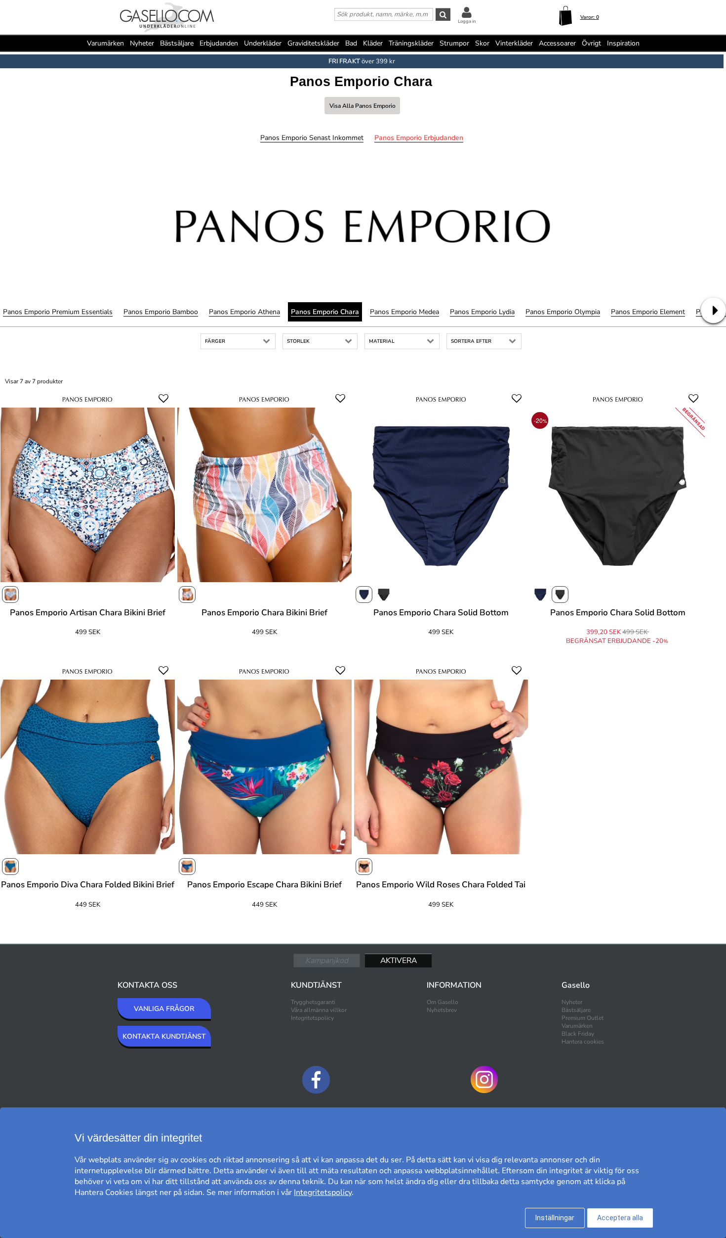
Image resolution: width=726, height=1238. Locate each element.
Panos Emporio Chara (325, 312)
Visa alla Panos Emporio (362, 106)
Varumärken (105, 43)
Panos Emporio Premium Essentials (58, 312)
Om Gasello (442, 1002)
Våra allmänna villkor (319, 1010)
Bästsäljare (177, 43)
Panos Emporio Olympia (562, 312)
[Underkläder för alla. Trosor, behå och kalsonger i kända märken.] (167, 18)
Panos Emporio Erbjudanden (418, 137)
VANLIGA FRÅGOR (164, 1008)
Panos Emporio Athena (244, 312)
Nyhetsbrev (442, 1010)
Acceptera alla (620, 1218)
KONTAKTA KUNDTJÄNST (164, 1036)
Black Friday (578, 1034)
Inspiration (623, 43)
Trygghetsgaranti (313, 1002)
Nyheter (142, 43)
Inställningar (554, 1218)
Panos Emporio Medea (404, 312)
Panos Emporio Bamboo (160, 312)
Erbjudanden (219, 43)
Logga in (467, 21)
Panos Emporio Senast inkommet (311, 137)
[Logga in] (467, 12)
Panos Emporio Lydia (482, 312)
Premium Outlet (583, 1018)
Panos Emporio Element (648, 312)
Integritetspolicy (312, 1018)
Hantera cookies (583, 1042)
